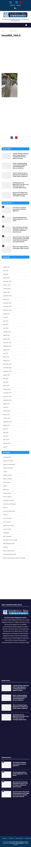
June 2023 (5, 321)
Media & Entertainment (9, 464)
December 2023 (7, 303)
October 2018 (6, 418)
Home (3, 31)
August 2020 (6, 375)
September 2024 (7, 295)
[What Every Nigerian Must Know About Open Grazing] (6, 249)
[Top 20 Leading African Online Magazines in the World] (6, 220)
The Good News (7, 518)
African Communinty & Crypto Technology (14, 558)
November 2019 (7, 396)
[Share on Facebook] (12, 137)
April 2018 (5, 436)
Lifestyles (5, 547)
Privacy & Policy (19, 838)
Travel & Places (7, 493)
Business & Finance (8, 461)
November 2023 (7, 306)
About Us (12, 5)
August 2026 (6, 267)
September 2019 (7, 400)
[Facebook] (10, 2)
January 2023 (6, 335)
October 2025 (6, 285)
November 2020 (7, 367)
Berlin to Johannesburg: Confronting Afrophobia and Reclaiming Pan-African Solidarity (20, 166)
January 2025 (6, 292)
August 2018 (6, 425)
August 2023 (6, 314)
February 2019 (7, 411)
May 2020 (5, 378)
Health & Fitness (7, 475)
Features (5, 514)
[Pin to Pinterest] (16, 137)
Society (5, 471)
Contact (19, 5)
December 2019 (7, 393)
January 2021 (6, 360)
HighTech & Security (8, 525)
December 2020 (7, 364)
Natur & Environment (8, 550)
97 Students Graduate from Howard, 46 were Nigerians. (19, 209)
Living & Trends (7, 529)
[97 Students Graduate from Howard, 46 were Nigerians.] (6, 210)
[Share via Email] (19, 137)
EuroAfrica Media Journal (9, 554)
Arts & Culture (6, 482)
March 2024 (6, 299)
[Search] (22, 24)
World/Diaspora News (9, 543)
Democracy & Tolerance (9, 504)
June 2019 (5, 407)
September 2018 (7, 421)
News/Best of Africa (8, 500)
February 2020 (7, 389)
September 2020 (7, 371)
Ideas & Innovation (8, 468)
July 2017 (5, 447)
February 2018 (7, 443)
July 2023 (5, 317)
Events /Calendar (7, 478)
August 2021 (6, 349)
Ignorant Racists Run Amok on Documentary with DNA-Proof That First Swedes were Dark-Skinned (21, 239)
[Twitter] (13, 2)
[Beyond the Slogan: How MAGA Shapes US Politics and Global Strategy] (6, 195)
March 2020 (6, 385)
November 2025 (7, 281)
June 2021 (5, 353)
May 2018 (5, 432)
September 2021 (7, 346)
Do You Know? (7, 522)
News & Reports (7, 496)
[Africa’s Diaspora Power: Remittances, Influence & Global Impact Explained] (6, 175)
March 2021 (6, 357)
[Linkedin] (16, 2)
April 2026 (5, 274)
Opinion (5, 486)
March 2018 (6, 439)
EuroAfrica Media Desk (9, 511)
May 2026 (5, 270)
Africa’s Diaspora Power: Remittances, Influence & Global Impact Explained (20, 174)
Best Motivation (7, 536)
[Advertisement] (15, 55)
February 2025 (7, 288)
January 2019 (6, 414)
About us (5, 507)
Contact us (11, 838)
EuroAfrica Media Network (17, 843)
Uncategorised (7, 457)
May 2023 (5, 324)
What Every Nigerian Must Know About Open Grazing (21, 247)
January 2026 (6, 277)
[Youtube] (20, 2)
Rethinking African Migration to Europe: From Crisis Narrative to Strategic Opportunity (21, 185)
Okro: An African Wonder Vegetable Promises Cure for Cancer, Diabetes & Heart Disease (20, 229)
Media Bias (6, 489)
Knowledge (6, 533)
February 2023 (7, 332)
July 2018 (5, 429)
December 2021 (7, 342)
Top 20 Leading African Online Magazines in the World (20, 219)
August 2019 (6, 403)
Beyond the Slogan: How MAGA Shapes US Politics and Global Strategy (20, 194)
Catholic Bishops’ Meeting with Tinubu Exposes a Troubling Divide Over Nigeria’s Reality (20, 156)
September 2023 (7, 310)
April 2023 (5, 328)
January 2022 (6, 339)
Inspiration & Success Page (10, 540)
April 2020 (5, 382)
